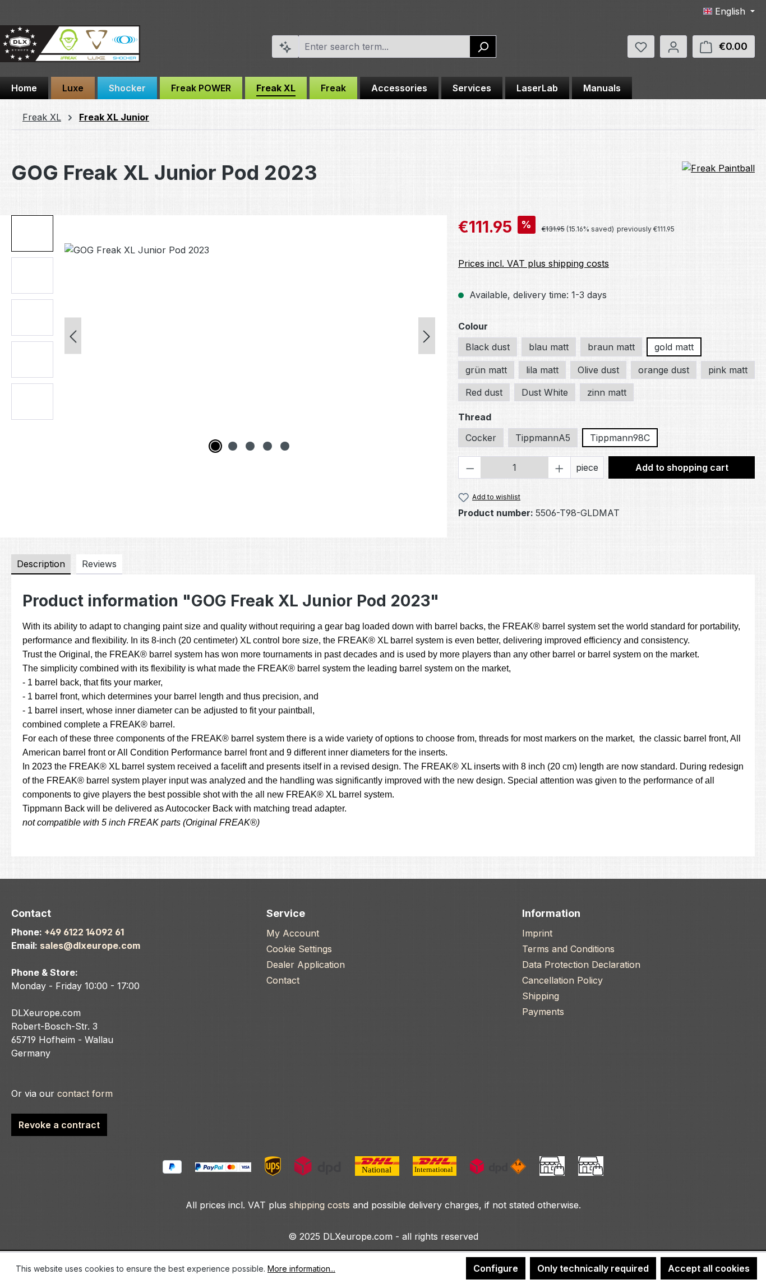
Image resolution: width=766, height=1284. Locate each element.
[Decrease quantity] (470, 467)
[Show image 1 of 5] (215, 446)
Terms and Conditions (568, 948)
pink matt (727, 370)
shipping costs (319, 1205)
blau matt (549, 347)
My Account (292, 933)
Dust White (545, 392)
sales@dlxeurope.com (90, 945)
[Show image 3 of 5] (250, 446)
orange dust (663, 370)
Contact (282, 980)
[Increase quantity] (559, 467)
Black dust (487, 347)
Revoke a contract (59, 1124)
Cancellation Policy (562, 980)
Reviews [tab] (99, 563)
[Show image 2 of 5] (232, 446)
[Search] (483, 46)
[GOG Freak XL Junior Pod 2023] (249, 336)
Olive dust (598, 370)
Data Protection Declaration (581, 964)
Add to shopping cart (681, 467)
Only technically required (593, 1268)
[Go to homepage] (70, 44)
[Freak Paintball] (718, 168)
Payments (543, 1011)
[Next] (426, 336)
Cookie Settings (299, 948)
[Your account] (673, 46)
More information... (301, 1268)
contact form (85, 1093)
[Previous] (72, 336)
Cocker (480, 437)
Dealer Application (305, 964)
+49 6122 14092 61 (84, 932)
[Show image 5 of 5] (284, 446)
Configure (495, 1268)
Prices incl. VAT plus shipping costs (533, 263)
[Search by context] (285, 46)
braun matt (611, 347)
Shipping (540, 996)
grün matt (486, 370)
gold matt (674, 347)
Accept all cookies (709, 1268)
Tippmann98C (620, 437)
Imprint (537, 933)
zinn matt (606, 392)
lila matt (542, 370)
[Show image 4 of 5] (267, 446)
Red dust (483, 392)
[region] (223, 335)
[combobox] (384, 46)
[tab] (41, 564)
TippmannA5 (542, 437)
